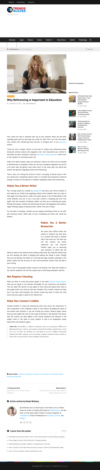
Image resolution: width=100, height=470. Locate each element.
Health (72, 40)
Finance (30, 40)
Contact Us (31, 2)
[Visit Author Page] (12, 411)
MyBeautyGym (55, 410)
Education (10, 96)
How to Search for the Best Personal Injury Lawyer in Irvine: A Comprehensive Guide (36, 447)
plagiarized (37, 191)
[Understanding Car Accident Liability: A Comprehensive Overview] (72, 124)
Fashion (49, 40)
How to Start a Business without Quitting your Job (25, 451)
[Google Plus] (27, 422)
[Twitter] (21, 422)
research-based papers (58, 281)
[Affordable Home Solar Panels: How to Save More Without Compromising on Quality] (72, 98)
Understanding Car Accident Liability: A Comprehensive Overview (29, 444)
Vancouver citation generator (47, 154)
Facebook (50, 415)
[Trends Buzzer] (16, 11)
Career (39, 40)
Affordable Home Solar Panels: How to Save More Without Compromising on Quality (37, 437)
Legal (22, 40)
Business (12, 40)
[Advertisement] (70, 20)
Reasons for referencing (51, 374)
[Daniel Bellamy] (30, 422)
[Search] (90, 39)
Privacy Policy (21, 2)
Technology (83, 40)
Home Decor (61, 40)
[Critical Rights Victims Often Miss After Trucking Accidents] (72, 113)
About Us (11, 2)
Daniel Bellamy (31, 103)
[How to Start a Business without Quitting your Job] (72, 149)
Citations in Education (25, 374)
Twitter (57, 415)
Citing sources (37, 374)
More (11, 45)
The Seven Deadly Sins (25, 49)
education (62, 142)
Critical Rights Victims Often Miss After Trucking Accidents (28, 440)
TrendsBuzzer (24, 415)
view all (64, 431)
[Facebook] (24, 422)
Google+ (23, 418)
